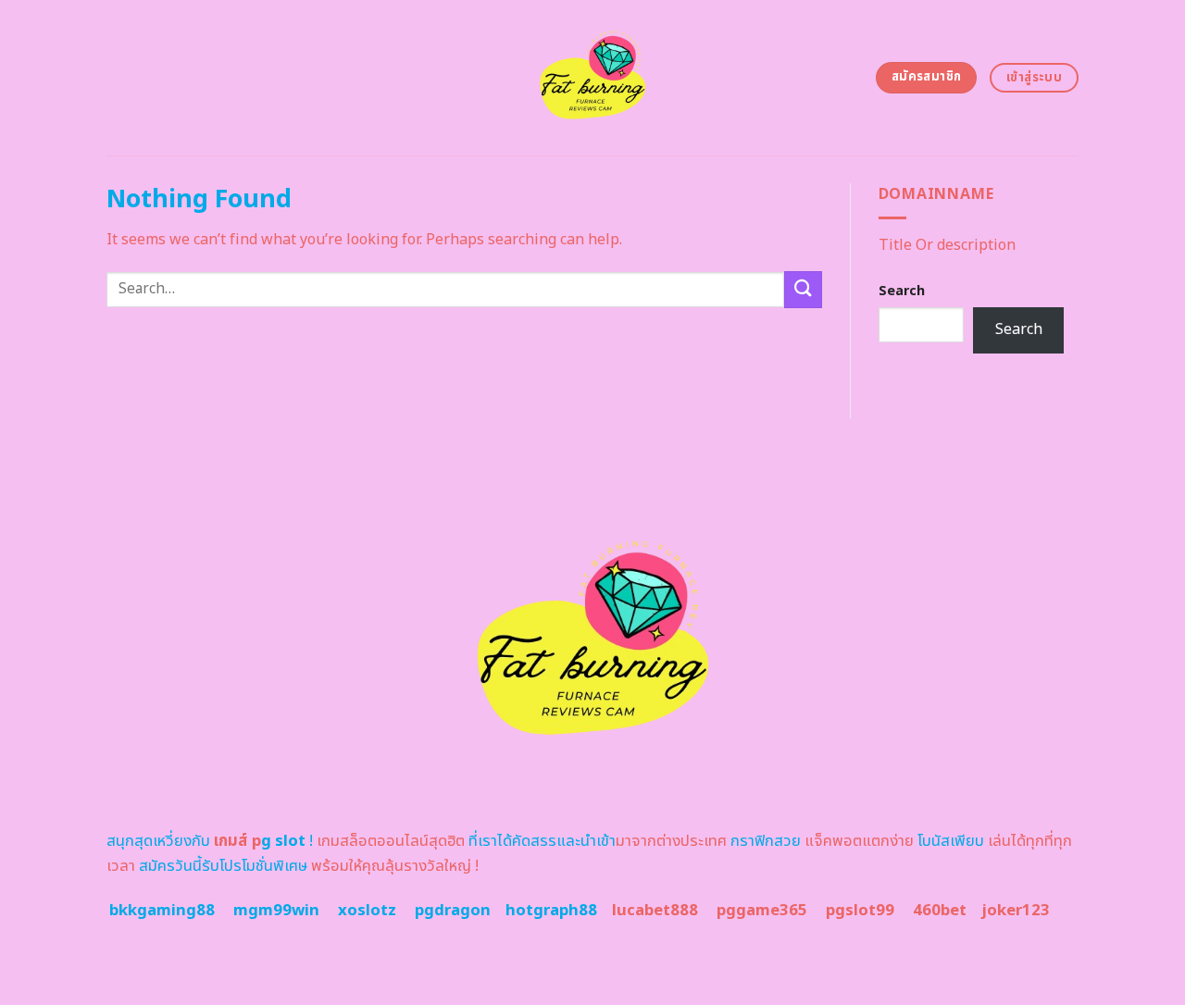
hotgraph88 (551, 911)
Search (902, 291)
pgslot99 (860, 911)
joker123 (1015, 911)
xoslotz (367, 911)
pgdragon (453, 911)
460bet (940, 911)
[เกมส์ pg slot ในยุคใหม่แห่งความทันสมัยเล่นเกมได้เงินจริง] (593, 77)
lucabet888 (655, 911)
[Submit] (802, 289)
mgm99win (276, 911)
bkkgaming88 (162, 911)
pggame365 (762, 911)
